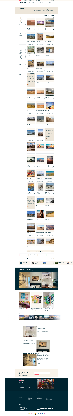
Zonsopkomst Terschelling (36, 9)
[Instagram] (21, 404)
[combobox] (34, 2)
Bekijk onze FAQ (49, 140)
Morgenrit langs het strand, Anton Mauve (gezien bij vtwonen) (30, 81)
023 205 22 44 (29, 385)
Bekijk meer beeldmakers (50, 258)
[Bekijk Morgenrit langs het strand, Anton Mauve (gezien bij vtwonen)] (50, 277)
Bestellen (29, 387)
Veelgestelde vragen (22, 387)
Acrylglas (46, 359)
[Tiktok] (24, 404)
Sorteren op (52, 15)
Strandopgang (47, 133)
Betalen (20, 388)
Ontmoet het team (39, 388)
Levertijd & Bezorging (30, 388)
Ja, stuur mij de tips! (36, 374)
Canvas (51, 12)
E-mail (32, 385)
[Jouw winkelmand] (53, 2)
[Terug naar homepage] (22, 2)
